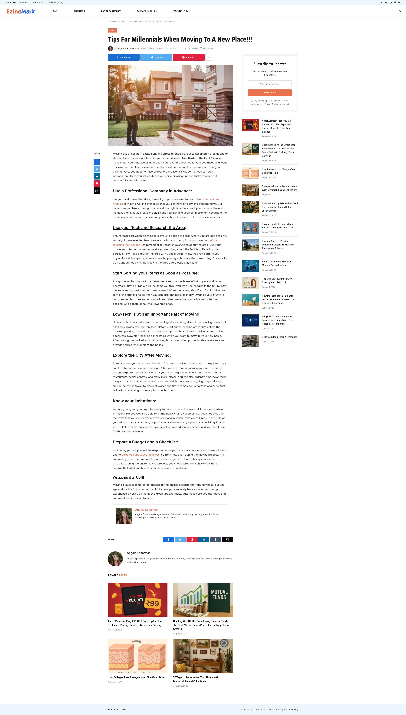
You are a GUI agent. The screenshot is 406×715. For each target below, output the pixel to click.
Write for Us (39, 2)
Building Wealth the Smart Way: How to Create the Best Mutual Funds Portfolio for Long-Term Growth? (201, 625)
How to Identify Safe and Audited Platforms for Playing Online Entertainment (280, 207)
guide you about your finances (141, 454)
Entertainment (111, 11)
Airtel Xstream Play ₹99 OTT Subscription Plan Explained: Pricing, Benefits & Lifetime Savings (135, 623)
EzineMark (113, 21)
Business (79, 11)
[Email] (97, 190)
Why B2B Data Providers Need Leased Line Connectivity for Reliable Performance (277, 320)
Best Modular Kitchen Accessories (279, 337)
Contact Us (10, 2)
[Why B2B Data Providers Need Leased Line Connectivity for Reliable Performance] (250, 320)
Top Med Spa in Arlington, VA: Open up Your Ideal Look (277, 280)
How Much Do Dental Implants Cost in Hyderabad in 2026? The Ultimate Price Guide (278, 299)
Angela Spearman (126, 48)
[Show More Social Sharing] (208, 57)
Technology (180, 11)
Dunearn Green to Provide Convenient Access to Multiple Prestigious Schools (278, 244)
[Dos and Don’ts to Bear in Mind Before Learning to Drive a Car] (250, 228)
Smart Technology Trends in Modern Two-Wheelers (276, 263)
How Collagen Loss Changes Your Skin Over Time (136, 677)
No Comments (191, 48)
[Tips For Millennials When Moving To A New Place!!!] (170, 105)
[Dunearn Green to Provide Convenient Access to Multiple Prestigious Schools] (250, 245)
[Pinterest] (97, 183)
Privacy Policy (56, 2)
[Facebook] (97, 162)
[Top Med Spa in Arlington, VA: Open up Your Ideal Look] (250, 283)
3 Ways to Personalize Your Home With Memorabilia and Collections (196, 679)
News (54, 11)
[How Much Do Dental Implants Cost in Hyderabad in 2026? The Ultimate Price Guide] (250, 300)
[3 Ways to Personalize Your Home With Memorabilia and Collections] (203, 656)
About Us (24, 2)
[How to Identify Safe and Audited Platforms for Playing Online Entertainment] (250, 207)
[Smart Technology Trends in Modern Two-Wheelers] (250, 266)
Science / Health (147, 11)
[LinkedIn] (97, 176)
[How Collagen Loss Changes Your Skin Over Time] (137, 656)
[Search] (399, 11)
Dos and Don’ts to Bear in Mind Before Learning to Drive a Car (278, 226)
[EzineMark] (21, 11)
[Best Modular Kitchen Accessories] (250, 341)
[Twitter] (97, 169)
